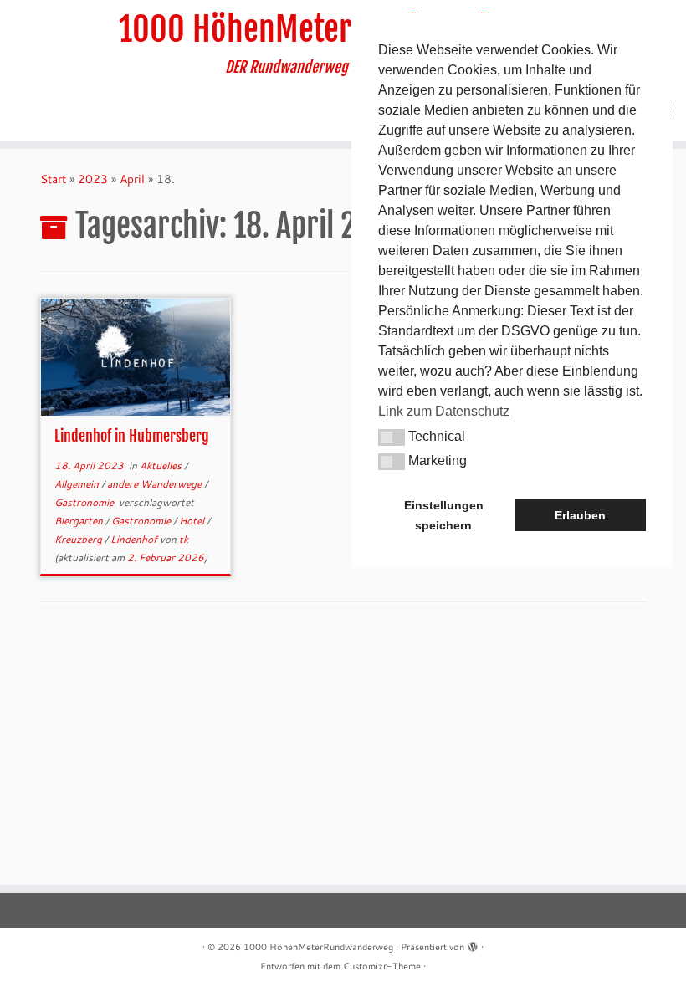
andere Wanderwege (155, 484)
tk (183, 539)
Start (53, 179)
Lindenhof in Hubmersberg (131, 436)
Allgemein (77, 484)
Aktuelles (162, 465)
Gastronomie (85, 502)
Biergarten (79, 521)
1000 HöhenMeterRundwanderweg (343, 29)
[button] (391, 437)
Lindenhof (135, 539)
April (132, 179)
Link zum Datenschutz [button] (443, 411)
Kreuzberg (79, 539)
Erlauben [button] (580, 515)
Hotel (193, 521)
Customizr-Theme (382, 966)
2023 (93, 179)
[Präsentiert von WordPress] (473, 943)
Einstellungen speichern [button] (444, 515)
